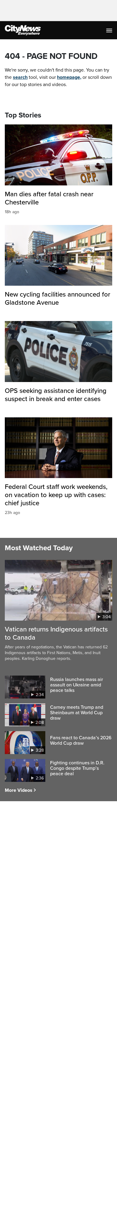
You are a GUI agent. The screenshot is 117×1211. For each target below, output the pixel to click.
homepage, (69, 77)
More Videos (18, 790)
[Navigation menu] (110, 30)
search (20, 77)
